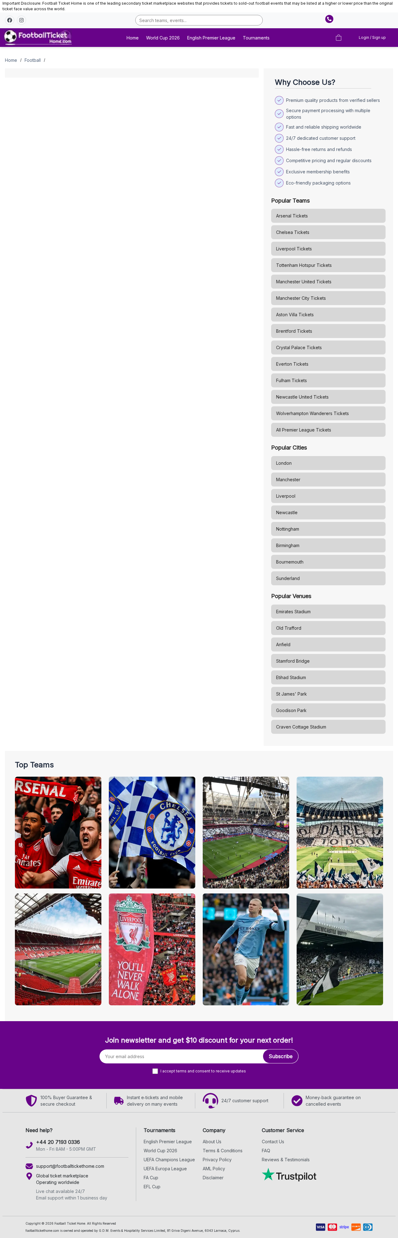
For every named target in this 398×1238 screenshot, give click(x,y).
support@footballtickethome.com (70, 1166)
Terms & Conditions (223, 1150)
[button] (9, 20)
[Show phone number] (329, 19)
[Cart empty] (338, 37)
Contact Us (273, 1141)
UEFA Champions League (169, 1159)
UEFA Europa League (165, 1168)
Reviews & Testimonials (286, 1159)
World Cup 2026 (163, 37)
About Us (212, 1141)
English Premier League (211, 37)
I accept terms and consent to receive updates (203, 1071)
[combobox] (199, 20)
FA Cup (151, 1177)
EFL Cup (152, 1186)
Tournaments (256, 37)
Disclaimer (213, 1177)
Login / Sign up (372, 37)
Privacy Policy (217, 1159)
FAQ (266, 1150)
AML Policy (214, 1168)
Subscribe (281, 1056)
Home (133, 37)
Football (33, 60)
